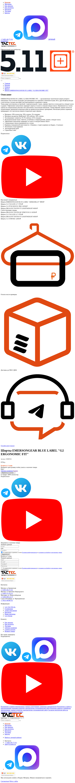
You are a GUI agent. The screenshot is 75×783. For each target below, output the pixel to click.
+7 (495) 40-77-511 (7, 590)
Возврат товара (10, 631)
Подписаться (5, 554)
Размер (15, 471)
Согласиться (5, 781)
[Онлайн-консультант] (18, 39)
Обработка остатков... (8, 473)
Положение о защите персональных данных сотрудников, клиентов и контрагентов (29, 706)
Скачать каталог (10, 629)
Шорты (7, 89)
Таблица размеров (7, 471)
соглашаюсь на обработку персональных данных (50, 552)
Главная (7, 83)
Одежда (7, 87)
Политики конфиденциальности (29, 552)
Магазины (8, 4)
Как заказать (9, 6)
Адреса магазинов (11, 610)
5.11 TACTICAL (10, 607)
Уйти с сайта (13, 781)
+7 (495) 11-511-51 (7, 593)
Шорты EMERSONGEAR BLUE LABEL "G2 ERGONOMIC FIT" (27, 90)
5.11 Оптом (8, 616)
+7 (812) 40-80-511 (7, 600)
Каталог (7, 85)
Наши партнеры (10, 614)
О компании (9, 609)
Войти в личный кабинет (13, 737)
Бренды (7, 13)
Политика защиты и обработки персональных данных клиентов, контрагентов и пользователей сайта (36, 709)
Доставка (8, 11)
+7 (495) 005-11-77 (7, 597)
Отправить (5, 570)
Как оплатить (9, 8)
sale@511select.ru (10, 744)
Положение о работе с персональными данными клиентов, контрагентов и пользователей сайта (36, 707)
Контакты (8, 9)
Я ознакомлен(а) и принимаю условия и (32, 552)
